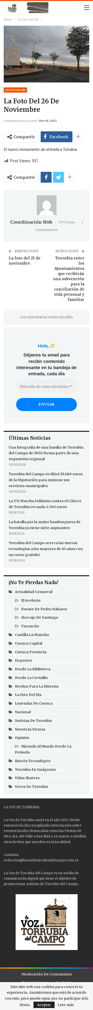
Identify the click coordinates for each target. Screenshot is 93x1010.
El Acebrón (30, 600)
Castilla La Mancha (32, 635)
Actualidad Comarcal (33, 592)
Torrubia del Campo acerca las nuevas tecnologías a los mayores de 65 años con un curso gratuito (46, 549)
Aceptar (44, 1005)
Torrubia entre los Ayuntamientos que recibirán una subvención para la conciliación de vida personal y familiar (68, 279)
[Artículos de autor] (46, 205)
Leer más (66, 1005)
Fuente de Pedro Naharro (44, 609)
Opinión (22, 737)
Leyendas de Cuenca (34, 703)
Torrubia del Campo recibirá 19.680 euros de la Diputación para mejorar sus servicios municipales (46, 480)
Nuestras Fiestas (30, 729)
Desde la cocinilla (31, 677)
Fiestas (70, 831)
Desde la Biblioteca (32, 669)
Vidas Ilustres (27, 778)
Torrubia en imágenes (35, 769)
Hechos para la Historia (37, 686)
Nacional (23, 712)
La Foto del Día (15, 90)
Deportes (23, 660)
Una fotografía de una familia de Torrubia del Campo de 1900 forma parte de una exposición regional (46, 453)
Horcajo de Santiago (39, 617)
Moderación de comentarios (47, 974)
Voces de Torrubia (31, 786)
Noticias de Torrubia (33, 720)
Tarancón (30, 626)
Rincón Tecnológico (33, 761)
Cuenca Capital (28, 643)
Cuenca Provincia (30, 652)
